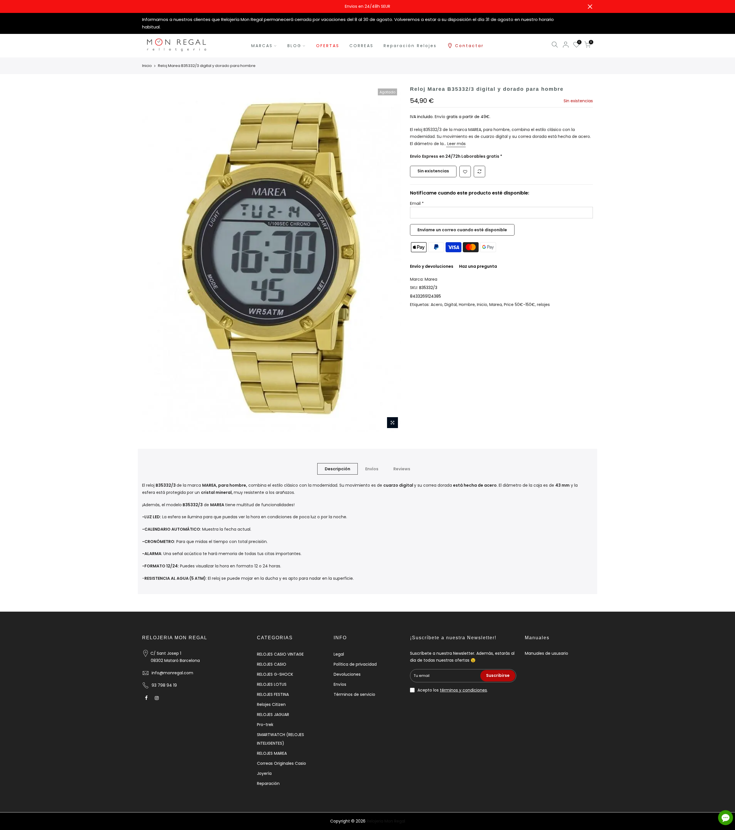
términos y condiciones (463, 690)
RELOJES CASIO (271, 664)
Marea (431, 279)
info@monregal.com (172, 673)
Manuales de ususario (546, 653)
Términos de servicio (354, 694)
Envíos (371, 469)
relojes (543, 304)
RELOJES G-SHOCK (275, 674)
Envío (440, 117)
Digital (450, 304)
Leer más (456, 144)
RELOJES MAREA (272, 753)
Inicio (147, 65)
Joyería (264, 773)
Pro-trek (265, 724)
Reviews (401, 469)
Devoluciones (347, 674)
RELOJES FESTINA (273, 694)
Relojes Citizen (271, 704)
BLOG (294, 46)
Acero (436, 304)
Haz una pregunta (478, 266)
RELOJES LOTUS (272, 684)
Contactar (469, 46)
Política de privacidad (355, 664)
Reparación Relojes (410, 46)
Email (417, 203)
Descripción (337, 469)
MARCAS (262, 46)
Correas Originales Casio (281, 763)
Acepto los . (452, 690)
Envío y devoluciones (431, 266)
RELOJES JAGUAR (273, 714)
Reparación (268, 783)
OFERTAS (327, 46)
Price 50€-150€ (519, 304)
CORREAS (361, 46)
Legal (339, 654)
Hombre (467, 304)
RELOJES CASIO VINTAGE (280, 654)
